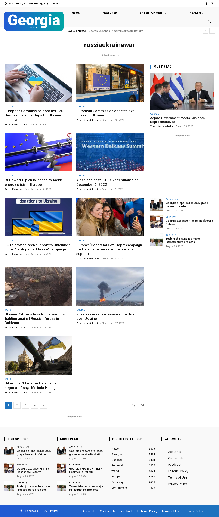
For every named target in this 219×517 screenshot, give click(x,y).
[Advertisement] (182, 164)
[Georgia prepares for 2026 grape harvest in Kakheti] (156, 204)
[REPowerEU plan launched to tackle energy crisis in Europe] (38, 152)
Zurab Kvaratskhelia (16, 124)
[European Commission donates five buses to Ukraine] (110, 83)
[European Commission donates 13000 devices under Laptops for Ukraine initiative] (38, 83)
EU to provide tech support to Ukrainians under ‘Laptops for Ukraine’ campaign (38, 247)
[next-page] (43, 405)
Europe (9, 106)
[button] (209, 21)
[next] (212, 31)
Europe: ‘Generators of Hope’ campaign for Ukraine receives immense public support (109, 249)
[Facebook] (206, 3)
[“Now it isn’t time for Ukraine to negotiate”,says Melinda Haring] (38, 355)
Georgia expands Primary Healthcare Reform (33, 470)
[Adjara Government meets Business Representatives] (182, 91)
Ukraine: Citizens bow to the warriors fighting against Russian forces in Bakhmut (35, 318)
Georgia (81, 309)
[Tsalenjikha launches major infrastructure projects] (156, 239)
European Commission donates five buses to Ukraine (105, 113)
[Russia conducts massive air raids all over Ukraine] (110, 286)
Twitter (54, 511)
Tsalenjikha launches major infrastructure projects (119, 30)
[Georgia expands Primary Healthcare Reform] (156, 221)
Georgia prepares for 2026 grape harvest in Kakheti (187, 204)
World (8, 309)
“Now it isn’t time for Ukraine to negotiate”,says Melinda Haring (30, 385)
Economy (171, 216)
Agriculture (172, 199)
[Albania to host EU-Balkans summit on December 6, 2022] (110, 152)
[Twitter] (212, 3)
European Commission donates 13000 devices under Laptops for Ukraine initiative (36, 115)
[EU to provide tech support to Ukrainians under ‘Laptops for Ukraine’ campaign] (38, 217)
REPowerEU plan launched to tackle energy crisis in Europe (34, 182)
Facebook (31, 511)
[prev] (205, 31)
